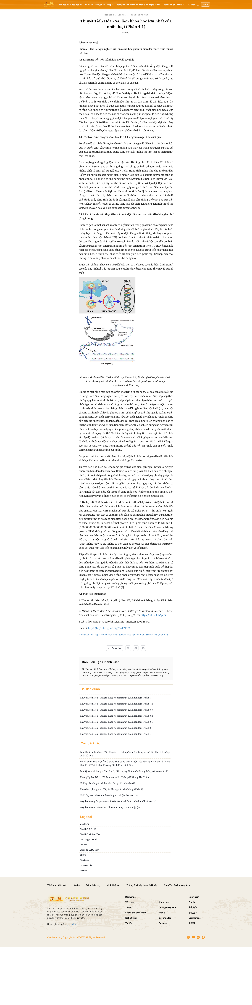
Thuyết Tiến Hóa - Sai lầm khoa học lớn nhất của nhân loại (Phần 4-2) (116, 703)
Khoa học (164, 902)
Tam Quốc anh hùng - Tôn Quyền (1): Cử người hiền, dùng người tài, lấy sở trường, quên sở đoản (125, 753)
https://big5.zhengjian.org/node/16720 (109, 628)
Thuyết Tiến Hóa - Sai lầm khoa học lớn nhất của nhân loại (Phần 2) (115, 727)
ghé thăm (71, 924)
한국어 (192, 923)
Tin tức (128, 923)
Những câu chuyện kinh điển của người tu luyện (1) (107, 783)
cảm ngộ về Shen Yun (90, 834)
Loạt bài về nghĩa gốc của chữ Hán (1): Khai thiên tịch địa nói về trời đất (118, 801)
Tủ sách (191, 4)
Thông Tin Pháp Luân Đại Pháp (142, 885)
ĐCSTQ (83, 855)
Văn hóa (129, 902)
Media (162, 912)
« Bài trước (84, 634)
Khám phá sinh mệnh (135, 912)
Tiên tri (128, 907)
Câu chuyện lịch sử (88, 839)
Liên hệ (76, 885)
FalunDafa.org (93, 885)
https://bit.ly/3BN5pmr (153, 615)
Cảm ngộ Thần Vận (88, 829)
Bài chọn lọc (169, 4)
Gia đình (83, 870)
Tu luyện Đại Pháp (168, 907)
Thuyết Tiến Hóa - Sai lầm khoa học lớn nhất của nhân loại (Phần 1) (115, 733)
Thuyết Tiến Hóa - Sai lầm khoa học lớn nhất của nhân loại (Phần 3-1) (116, 721)
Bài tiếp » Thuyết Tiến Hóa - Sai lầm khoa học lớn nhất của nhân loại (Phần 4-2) (129, 634)
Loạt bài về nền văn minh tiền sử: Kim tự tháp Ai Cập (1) (110, 807)
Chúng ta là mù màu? (89, 850)
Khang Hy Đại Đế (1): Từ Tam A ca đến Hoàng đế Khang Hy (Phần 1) (115, 777)
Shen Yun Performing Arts (177, 885)
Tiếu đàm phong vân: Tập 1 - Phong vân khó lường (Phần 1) (111, 789)
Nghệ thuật (131, 918)
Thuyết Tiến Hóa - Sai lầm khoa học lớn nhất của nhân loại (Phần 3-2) (116, 715)
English (192, 902)
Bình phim (84, 824)
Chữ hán (83, 844)
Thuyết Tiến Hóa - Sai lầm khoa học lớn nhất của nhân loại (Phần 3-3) (116, 709)
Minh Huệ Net (113, 885)
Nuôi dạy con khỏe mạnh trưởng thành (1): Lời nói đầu (109, 795)
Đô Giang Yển (86, 865)
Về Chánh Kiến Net (56, 885)
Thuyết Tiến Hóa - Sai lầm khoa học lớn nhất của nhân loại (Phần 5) (115, 697)
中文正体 (193, 912)
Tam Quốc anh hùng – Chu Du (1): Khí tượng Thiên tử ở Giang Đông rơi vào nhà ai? (124, 771)
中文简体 (193, 907)
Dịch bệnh (84, 860)
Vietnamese (195, 918)
